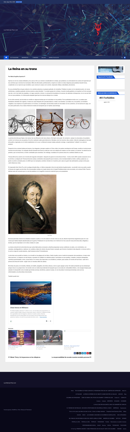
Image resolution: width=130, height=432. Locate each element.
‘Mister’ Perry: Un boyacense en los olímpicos (25, 357)
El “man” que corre (40, 345)
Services (104, 425)
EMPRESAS (25, 57)
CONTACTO (123, 397)
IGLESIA (79, 415)
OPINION (124, 418)
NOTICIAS (118, 418)
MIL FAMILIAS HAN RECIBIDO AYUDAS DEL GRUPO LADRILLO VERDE (85, 418)
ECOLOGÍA (116, 401)
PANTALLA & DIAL (76, 421)
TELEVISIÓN (123, 425)
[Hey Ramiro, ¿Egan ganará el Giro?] (77, 337)
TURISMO (35, 57)
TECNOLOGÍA (115, 425)
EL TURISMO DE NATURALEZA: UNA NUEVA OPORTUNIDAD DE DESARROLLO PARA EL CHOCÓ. (89, 408)
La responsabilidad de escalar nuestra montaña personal (71, 357)
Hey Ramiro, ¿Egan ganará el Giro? (72, 345)
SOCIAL (109, 425)
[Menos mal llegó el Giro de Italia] (21, 337)
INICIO (83, 415)
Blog (125, 394)
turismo (124, 428)
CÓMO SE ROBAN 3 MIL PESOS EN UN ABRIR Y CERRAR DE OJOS (97, 397)
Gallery (124, 411)
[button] (122, 57)
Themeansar (29, 409)
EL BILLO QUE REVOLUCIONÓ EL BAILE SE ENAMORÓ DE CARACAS (110, 404)
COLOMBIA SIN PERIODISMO (73, 397)
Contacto (98, 401)
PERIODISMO (101, 421)
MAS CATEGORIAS (121, 415)
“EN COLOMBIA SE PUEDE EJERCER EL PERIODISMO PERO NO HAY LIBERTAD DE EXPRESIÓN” (98, 390)
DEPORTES (110, 401)
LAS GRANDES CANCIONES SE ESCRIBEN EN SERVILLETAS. (101, 415)
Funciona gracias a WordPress (10, 409)
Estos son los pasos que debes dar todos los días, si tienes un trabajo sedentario (87, 411)
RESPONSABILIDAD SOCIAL (89, 425)
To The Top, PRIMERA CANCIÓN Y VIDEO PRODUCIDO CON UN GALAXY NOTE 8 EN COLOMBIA (93, 428)
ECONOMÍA (123, 401)
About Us (124, 390)
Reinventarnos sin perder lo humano (118, 421)
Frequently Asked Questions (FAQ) (114, 411)
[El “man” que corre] (49, 337)
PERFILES (93, 421)
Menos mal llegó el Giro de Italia (15, 345)
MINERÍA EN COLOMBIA (108, 418)
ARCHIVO (120, 394)
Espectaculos (54, 57)
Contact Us (117, 397)
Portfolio (107, 421)
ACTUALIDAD (14, 57)
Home (72, 390)
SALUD (44, 57)
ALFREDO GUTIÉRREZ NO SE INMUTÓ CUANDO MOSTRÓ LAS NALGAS (100, 394)
